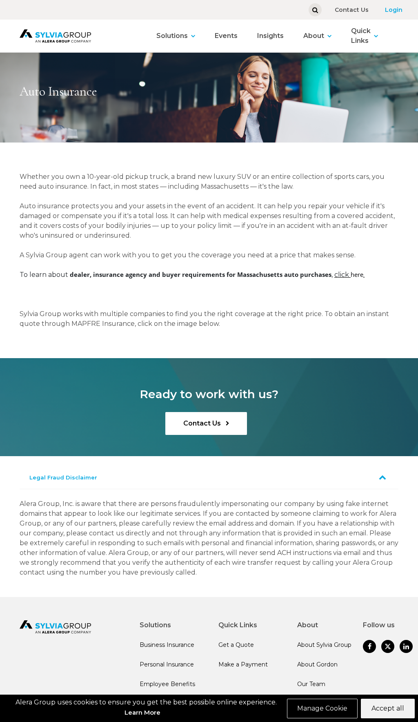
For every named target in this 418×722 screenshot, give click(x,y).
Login (393, 9)
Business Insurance (167, 644)
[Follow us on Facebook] (369, 646)
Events (226, 36)
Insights (270, 36)
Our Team (311, 684)
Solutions (172, 36)
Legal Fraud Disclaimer (63, 477)
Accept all (387, 708)
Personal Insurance (167, 664)
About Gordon (317, 664)
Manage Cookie (322, 708)
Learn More (142, 712)
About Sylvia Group (324, 644)
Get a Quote (236, 644)
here (357, 274)
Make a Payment (243, 664)
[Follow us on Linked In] (406, 646)
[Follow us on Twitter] (387, 646)
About (313, 36)
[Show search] (315, 9)
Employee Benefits (167, 684)
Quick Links (361, 36)
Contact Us (352, 9)
